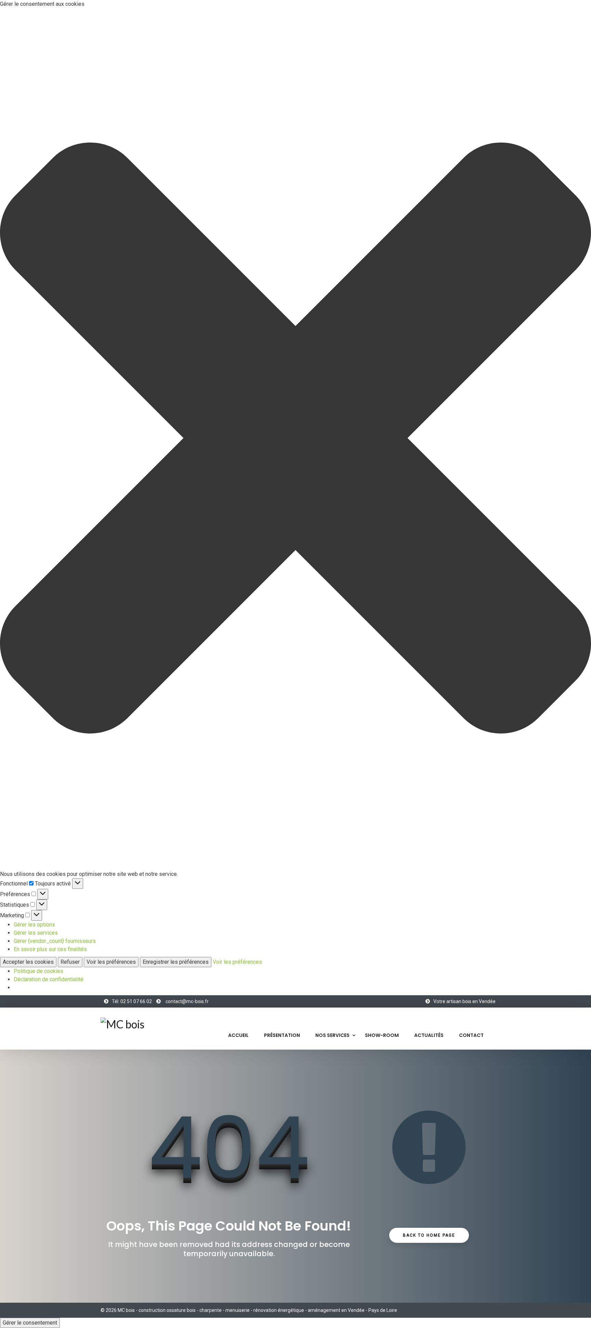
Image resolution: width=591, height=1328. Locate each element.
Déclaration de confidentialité (48, 979)
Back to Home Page (429, 1235)
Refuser (70, 962)
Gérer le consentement (30, 1322)
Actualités (429, 1035)
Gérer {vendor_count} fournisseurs (55, 941)
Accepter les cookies (28, 962)
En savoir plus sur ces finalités (50, 949)
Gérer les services (36, 933)
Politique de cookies (38, 971)
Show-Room (382, 1035)
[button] (295, 439)
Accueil (238, 1035)
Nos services (332, 1035)
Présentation (282, 1035)
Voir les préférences (111, 962)
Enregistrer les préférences (176, 962)
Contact (471, 1035)
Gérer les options (34, 924)
